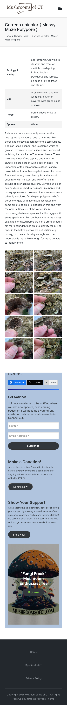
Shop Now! (19, 534)
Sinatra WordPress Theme (39, 698)
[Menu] (60, 8)
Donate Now (20, 486)
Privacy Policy (34, 678)
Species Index (33, 665)
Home (33, 652)
